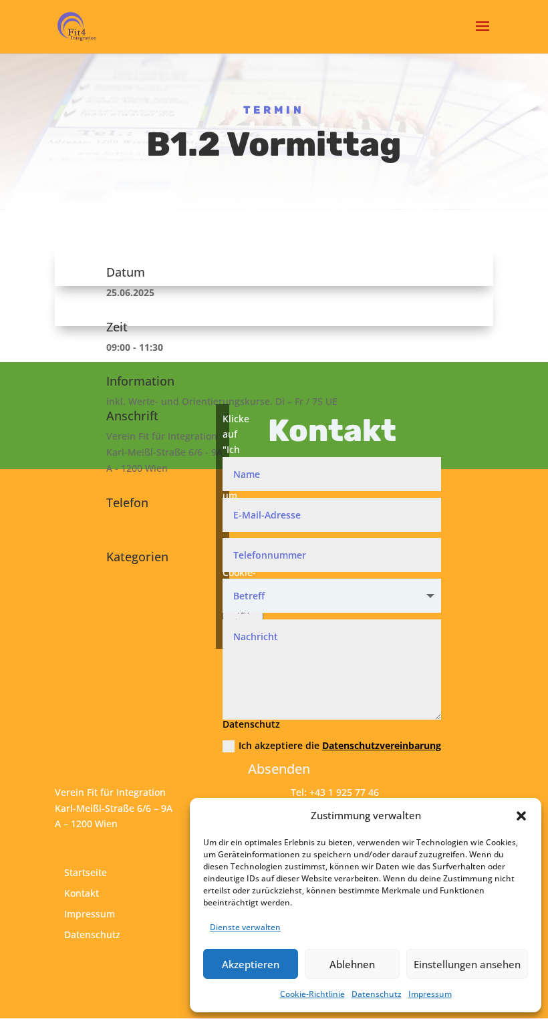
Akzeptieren (250, 964)
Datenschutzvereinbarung (381, 745)
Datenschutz (377, 994)
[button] (521, 816)
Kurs (116, 593)
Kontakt (81, 893)
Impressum (430, 994)
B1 (112, 577)
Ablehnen (352, 964)
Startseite (85, 872)
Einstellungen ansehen (467, 964)
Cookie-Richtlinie (312, 994)
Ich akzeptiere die (340, 745)
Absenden (279, 769)
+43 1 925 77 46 (141, 523)
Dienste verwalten (245, 927)
